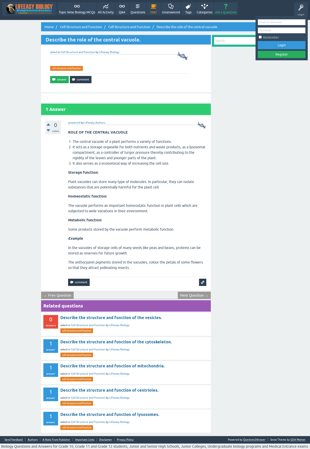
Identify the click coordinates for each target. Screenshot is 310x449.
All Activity (106, 12)
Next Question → (194, 295)
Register (282, 54)
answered (74, 122)
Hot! (153, 12)
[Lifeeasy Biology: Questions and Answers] (29, 9)
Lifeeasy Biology (119, 325)
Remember (271, 37)
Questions (137, 12)
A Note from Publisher (56, 439)
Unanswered (171, 12)
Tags (188, 12)
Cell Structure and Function (78, 52)
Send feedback (14, 439)
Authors (33, 439)
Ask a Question (225, 12)
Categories (204, 12)
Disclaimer (105, 439)
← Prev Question (57, 295)
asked (53, 52)
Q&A (122, 12)
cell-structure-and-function (66, 68)
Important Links (84, 439)
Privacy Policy (125, 439)
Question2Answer (254, 439)
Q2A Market (297, 439)
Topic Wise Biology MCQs (77, 12)
